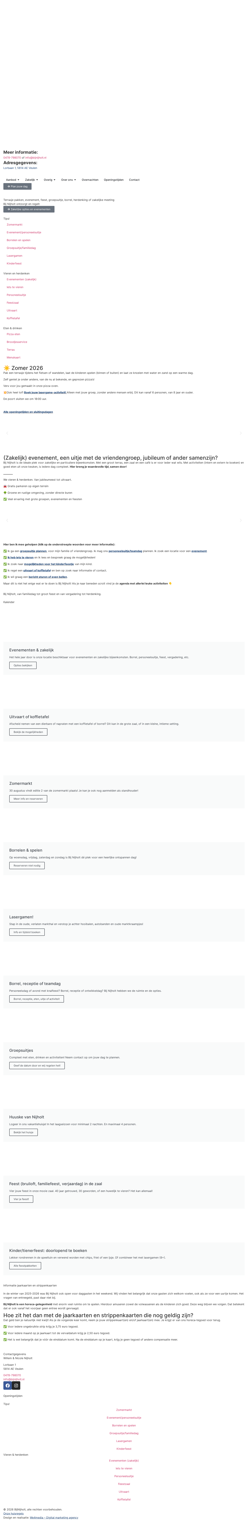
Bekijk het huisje (23, 1132)
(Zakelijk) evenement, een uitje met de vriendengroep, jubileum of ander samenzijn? (110, 457)
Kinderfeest (14, 263)
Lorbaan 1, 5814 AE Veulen (20, 168)
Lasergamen (14, 255)
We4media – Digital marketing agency (54, 1517)
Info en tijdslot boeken (27, 932)
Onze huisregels (13, 1513)
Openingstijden (12, 1395)
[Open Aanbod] (18, 180)
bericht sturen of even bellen (48, 577)
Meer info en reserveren (28, 798)
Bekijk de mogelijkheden (28, 732)
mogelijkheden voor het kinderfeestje (49, 564)
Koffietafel (13, 318)
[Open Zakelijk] (37, 180)
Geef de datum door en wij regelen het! (37, 1065)
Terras (11, 349)
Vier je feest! (21, 1199)
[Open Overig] (54, 180)
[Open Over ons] (75, 180)
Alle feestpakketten (25, 1265)
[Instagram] (16, 1385)
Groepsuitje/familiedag (21, 248)
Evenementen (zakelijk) (21, 279)
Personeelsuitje (16, 295)
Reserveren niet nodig (27, 865)
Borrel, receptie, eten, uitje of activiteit (37, 999)
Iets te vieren (15, 287)
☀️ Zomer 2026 (23, 368)
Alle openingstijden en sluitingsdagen (28, 412)
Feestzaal (13, 302)
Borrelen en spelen (18, 240)
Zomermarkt (14, 224)
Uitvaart (12, 310)
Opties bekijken (23, 665)
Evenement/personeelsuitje (24, 232)
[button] (7, 433)
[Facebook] (7, 1385)
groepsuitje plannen (33, 551)
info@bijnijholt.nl (35, 157)
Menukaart (13, 357)
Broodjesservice (17, 342)
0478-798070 (12, 157)
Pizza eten (13, 334)
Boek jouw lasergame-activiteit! (45, 392)
